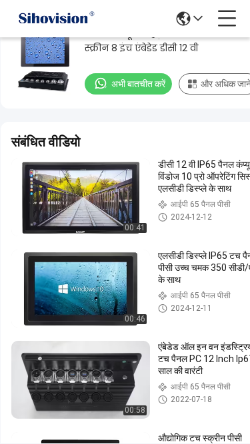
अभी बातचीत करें (138, 84)
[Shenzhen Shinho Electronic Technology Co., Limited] (56, 19)
